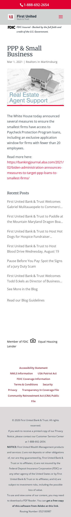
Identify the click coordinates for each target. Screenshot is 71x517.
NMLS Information (21, 373)
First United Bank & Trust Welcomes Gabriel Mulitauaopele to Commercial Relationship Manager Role (35, 204)
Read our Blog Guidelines (26, 300)
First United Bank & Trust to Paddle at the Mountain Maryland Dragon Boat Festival (35, 219)
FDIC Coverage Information (33, 379)
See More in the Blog (22, 289)
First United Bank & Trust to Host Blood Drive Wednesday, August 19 (33, 249)
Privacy (12, 390)
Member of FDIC (17, 341)
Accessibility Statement (33, 368)
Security (48, 384)
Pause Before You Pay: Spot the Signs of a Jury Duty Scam (34, 263)
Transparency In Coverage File (40, 390)
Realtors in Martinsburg (41, 62)
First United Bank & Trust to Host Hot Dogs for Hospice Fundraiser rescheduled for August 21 (35, 234)
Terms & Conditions (26, 384)
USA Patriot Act (47, 373)
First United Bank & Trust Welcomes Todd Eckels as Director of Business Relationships (34, 279)
